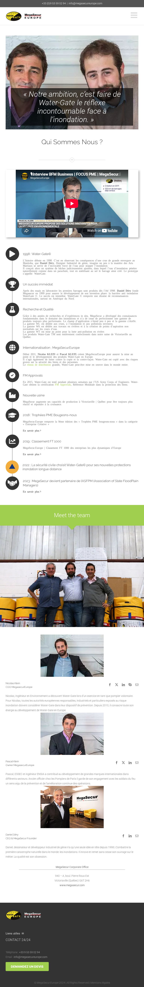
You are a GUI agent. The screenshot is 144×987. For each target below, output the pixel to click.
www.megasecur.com (72, 885)
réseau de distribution (39, 364)
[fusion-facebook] (109, 684)
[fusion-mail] (136, 684)
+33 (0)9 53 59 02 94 (54, 3)
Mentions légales (100, 982)
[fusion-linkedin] (123, 684)
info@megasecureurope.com (85, 3)
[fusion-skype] (130, 684)
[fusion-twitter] (116, 684)
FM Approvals (63, 384)
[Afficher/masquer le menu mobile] (134, 15)
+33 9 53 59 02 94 (29, 952)
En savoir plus (31, 430)
